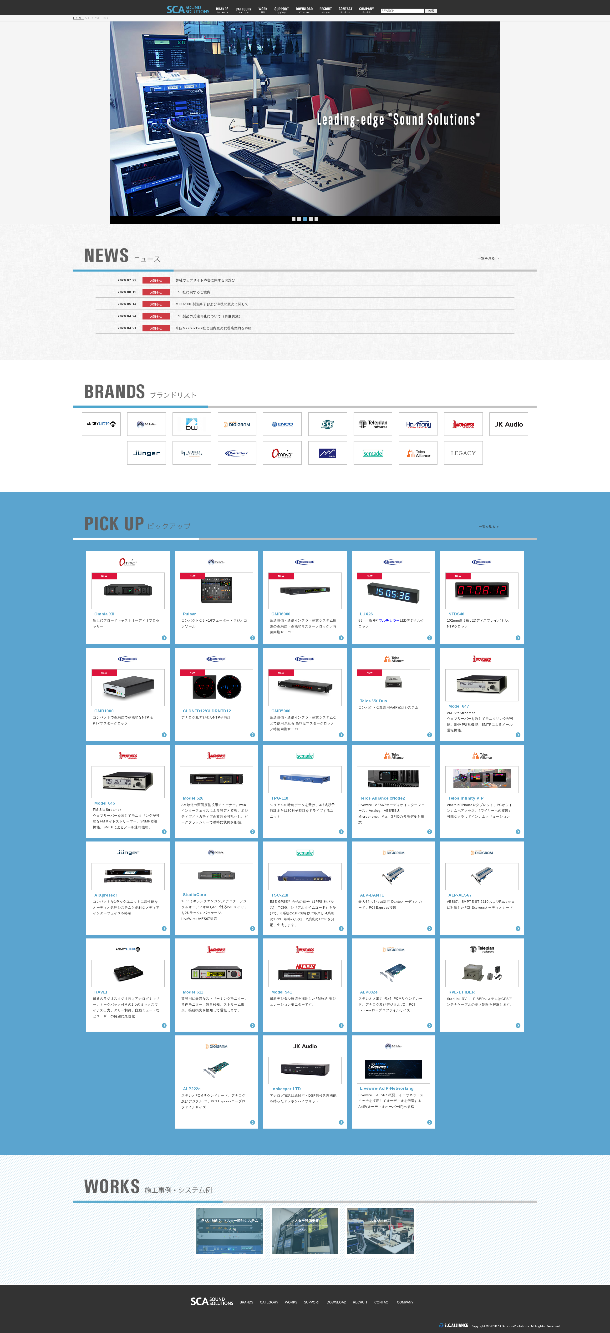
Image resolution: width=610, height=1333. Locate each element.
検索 (431, 11)
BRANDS (246, 1302)
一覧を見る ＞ (489, 258)
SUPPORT (312, 1302)
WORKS (291, 1302)
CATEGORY (269, 1302)
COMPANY (405, 1302)
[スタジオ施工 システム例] (380, 1253)
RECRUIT (360, 1302)
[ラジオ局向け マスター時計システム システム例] (229, 1253)
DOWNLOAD (336, 1302)
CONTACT (382, 1302)
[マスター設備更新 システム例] (305, 1253)
